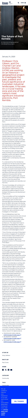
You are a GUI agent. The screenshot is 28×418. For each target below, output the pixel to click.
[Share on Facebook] (3, 370)
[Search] (18, 2)
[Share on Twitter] (6, 370)
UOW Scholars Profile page (12, 335)
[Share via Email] (11, 370)
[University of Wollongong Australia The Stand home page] (7, 3)
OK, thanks (19, 401)
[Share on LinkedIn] (8, 370)
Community (5, 378)
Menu (22, 2)
